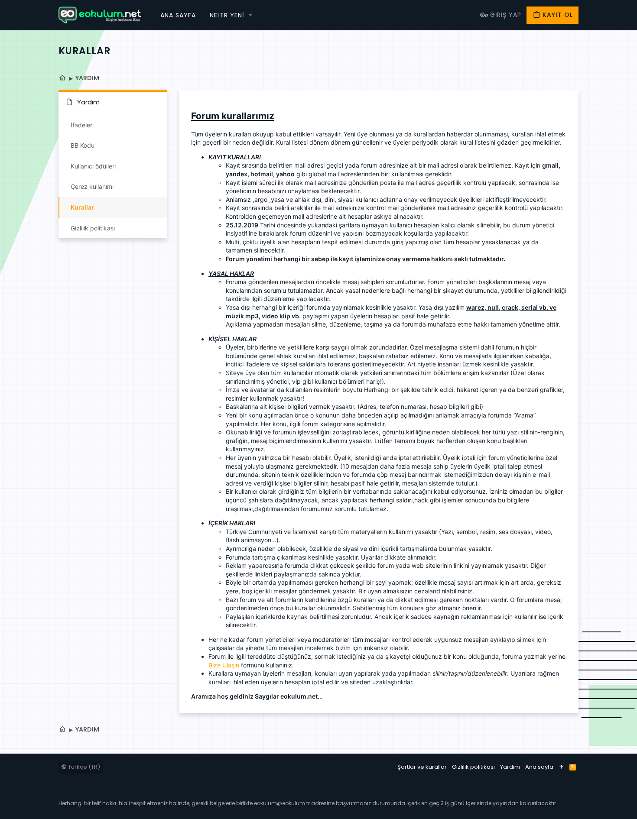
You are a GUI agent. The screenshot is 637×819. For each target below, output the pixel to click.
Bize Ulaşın (223, 665)
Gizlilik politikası (93, 228)
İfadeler (81, 125)
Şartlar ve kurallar (422, 767)
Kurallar (82, 207)
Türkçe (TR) (83, 767)
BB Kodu (82, 145)
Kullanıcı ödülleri (93, 166)
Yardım (510, 767)
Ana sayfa (539, 767)
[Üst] (561, 767)
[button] (250, 15)
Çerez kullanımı (92, 186)
